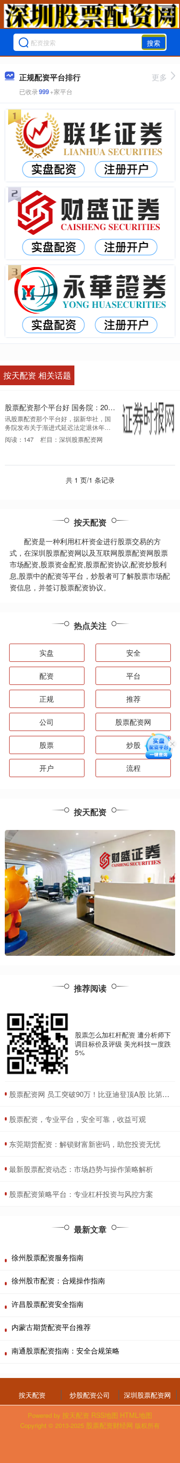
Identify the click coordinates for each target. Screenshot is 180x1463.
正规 (46, 699)
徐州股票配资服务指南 (48, 1257)
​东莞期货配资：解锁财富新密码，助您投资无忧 (84, 1144)
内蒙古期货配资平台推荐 (51, 1327)
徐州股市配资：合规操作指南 (58, 1280)
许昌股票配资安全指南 (48, 1304)
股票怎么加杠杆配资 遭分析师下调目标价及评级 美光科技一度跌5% (123, 1043)
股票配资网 (133, 722)
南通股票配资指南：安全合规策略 (66, 1350)
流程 (133, 768)
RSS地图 (104, 1415)
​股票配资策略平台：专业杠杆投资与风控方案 (81, 1194)
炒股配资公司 (90, 1395)
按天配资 (32, 1395)
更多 (159, 77)
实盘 (46, 652)
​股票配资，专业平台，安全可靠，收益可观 (77, 1119)
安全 (133, 652)
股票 (46, 745)
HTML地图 (136, 1415)
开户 (46, 768)
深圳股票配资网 (147, 1395)
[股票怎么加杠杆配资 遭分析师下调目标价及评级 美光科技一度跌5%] (37, 1043)
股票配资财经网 (109, 1425)
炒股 (133, 745)
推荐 (133, 699)
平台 (133, 676)
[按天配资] (92, 16)
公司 (46, 722)
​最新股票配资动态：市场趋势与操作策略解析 (81, 1169)
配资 (46, 676)
